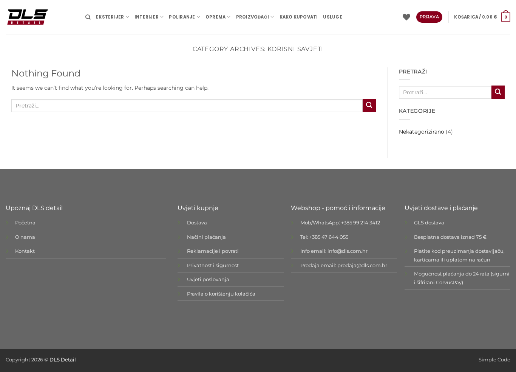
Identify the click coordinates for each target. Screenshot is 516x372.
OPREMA (215, 17)
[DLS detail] (40, 17)
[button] (482, 17)
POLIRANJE (182, 17)
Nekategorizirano (421, 131)
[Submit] (369, 105)
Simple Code (494, 360)
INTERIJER (146, 17)
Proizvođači (252, 17)
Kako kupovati (299, 17)
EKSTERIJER (110, 17)
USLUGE (332, 17)
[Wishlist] (406, 17)
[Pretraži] (88, 17)
